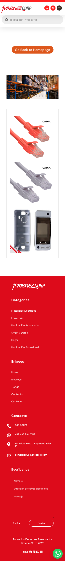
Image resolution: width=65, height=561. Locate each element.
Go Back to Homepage (32, 50)
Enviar (41, 523)
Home (14, 372)
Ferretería (17, 318)
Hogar (14, 340)
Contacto (16, 394)
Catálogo (16, 401)
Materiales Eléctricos (23, 310)
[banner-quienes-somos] (32, 98)
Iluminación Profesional (25, 347)
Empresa (16, 379)
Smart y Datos (19, 332)
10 (45, 96)
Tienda (15, 387)
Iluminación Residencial (25, 325)
